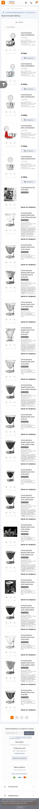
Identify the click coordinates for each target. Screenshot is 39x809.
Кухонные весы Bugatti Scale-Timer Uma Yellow (27, 362)
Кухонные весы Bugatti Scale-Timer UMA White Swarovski (28, 215)
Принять (20, 807)
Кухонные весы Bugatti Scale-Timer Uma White (27, 637)
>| (26, 717)
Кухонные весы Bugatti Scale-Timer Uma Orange (27, 247)
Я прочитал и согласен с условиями (20, 737)
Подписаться (29, 733)
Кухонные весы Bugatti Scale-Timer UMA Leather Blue (27, 497)
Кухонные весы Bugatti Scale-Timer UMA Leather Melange (28, 387)
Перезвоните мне (19, 753)
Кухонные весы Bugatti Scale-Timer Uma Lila (27, 417)
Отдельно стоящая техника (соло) (15, 12)
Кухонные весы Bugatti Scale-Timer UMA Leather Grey (27, 552)
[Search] (3, 8)
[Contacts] (31, 2)
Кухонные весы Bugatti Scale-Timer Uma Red (27, 692)
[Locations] (25, 2)
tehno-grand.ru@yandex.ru (19, 773)
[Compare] (14, 50)
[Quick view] (6, 50)
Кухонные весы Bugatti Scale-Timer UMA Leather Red (27, 582)
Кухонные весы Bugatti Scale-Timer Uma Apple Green (27, 304)
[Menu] (3, 2)
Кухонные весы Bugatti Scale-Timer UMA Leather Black (27, 608)
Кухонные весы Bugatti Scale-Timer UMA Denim (27, 472)
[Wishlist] (10, 50)
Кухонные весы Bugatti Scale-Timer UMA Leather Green (27, 442)
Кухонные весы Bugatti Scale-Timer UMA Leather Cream (28, 663)
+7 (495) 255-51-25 (20, 751)
